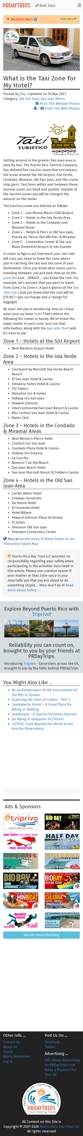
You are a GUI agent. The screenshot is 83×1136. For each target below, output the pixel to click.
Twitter (50, 1047)
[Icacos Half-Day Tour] (62, 841)
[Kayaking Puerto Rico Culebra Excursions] (62, 900)
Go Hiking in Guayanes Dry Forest (38, 719)
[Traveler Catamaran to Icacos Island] (20, 861)
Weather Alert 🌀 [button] (24, 19)
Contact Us (11, 1042)
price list (10, 278)
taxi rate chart (58, 328)
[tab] (41, 19)
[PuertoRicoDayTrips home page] (11, 36)
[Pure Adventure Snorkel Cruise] (20, 920)
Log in (8, 1061)
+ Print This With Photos (58, 108)
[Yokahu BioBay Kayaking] (62, 822)
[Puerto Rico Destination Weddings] (62, 920)
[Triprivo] (20, 822)
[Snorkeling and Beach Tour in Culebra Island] (62, 861)
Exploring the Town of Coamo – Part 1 (41, 700)
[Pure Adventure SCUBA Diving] (20, 841)
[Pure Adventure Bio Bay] (20, 881)
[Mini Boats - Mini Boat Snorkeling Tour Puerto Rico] (20, 900)
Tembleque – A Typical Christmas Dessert (44, 714)
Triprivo (41, 614)
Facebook (52, 1042)
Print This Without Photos (59, 104)
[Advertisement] (41, 759)
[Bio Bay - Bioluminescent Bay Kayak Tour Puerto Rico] (62, 881)
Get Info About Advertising (42, 935)
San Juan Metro (53, 99)
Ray (23, 94)
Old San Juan (29, 99)
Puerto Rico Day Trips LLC (60, 1127)
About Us (10, 1047)
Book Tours (47, 5)
